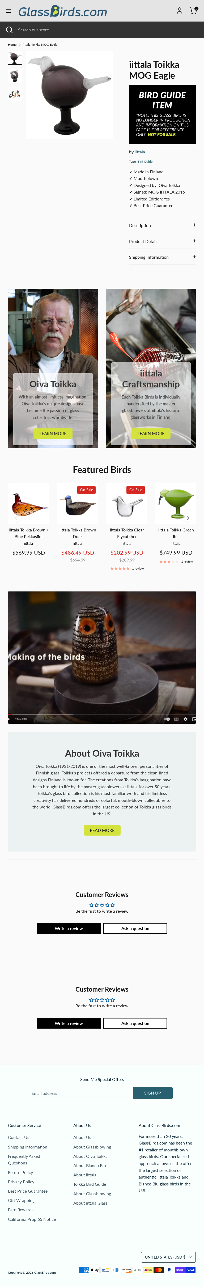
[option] (69, 97)
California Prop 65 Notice (32, 1219)
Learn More (53, 433)
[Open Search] (9, 29)
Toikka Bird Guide (89, 1184)
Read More (102, 830)
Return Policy (20, 1172)
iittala (140, 151)
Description (140, 225)
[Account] (179, 8)
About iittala (84, 1174)
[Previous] (17, 518)
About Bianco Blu (89, 1165)
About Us (82, 1137)
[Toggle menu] (8, 10)
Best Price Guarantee (28, 1190)
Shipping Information (149, 256)
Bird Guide (144, 162)
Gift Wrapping (21, 1200)
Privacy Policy (21, 1181)
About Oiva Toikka (90, 1156)
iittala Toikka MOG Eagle (40, 45)
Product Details (143, 241)
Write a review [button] (69, 928)
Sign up (152, 1092)
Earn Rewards (20, 1209)
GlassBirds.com (45, 1273)
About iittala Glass (90, 1202)
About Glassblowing (92, 1146)
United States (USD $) (165, 1257)
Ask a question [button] (135, 928)
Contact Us (18, 1137)
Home (12, 45)
